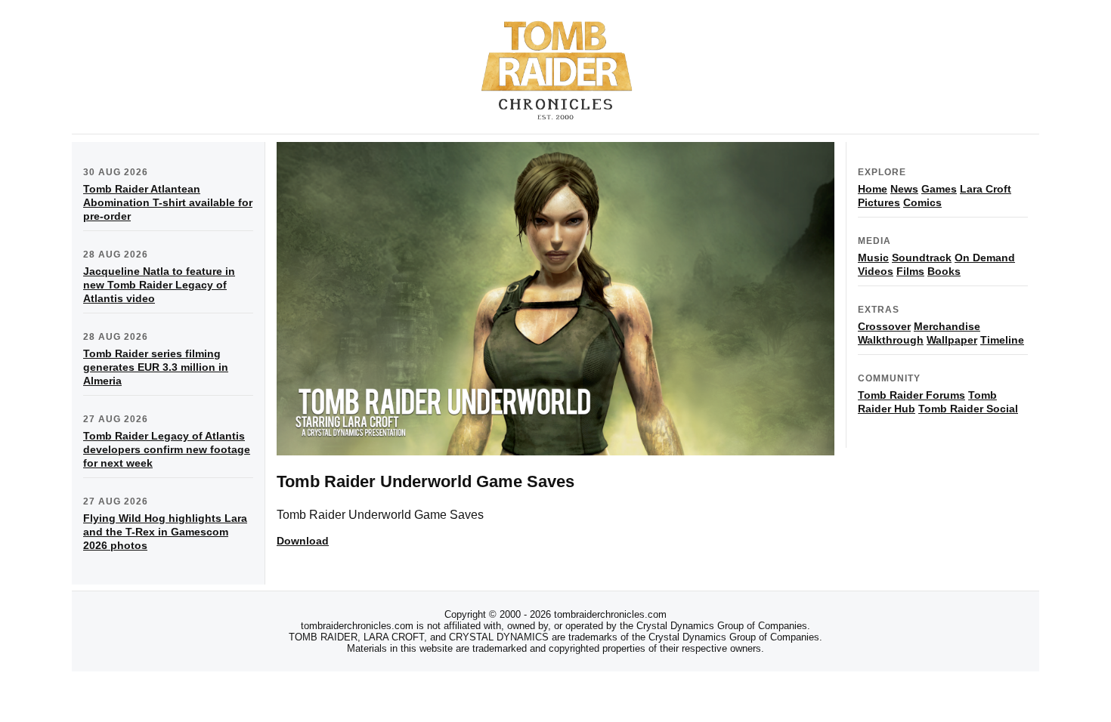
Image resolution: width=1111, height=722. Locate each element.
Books (944, 271)
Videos (875, 271)
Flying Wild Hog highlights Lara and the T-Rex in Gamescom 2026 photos (165, 531)
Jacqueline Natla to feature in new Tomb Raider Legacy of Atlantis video (159, 284)
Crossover (884, 326)
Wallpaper (952, 340)
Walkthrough (891, 340)
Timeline (1002, 340)
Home (872, 189)
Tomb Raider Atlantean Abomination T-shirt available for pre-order (167, 202)
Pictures (879, 202)
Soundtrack (922, 257)
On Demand (985, 257)
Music (873, 257)
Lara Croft (985, 189)
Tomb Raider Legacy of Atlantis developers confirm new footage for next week (166, 449)
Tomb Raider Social (968, 409)
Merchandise (947, 326)
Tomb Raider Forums (911, 395)
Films (910, 271)
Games (939, 189)
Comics (922, 202)
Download (303, 541)
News (904, 189)
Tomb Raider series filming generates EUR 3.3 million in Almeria (155, 367)
